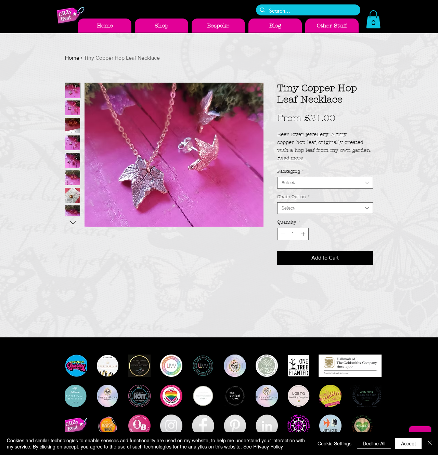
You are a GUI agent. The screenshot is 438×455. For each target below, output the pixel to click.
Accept (408, 443)
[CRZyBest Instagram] (171, 426)
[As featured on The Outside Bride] (203, 396)
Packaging (290, 171)
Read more (290, 158)
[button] (373, 19)
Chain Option (293, 197)
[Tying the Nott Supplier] (139, 396)
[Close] (430, 443)
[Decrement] (282, 234)
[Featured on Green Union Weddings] (267, 366)
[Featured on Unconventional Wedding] (203, 366)
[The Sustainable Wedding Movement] (362, 426)
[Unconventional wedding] (171, 366)
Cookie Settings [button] (334, 443)
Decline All (374, 443)
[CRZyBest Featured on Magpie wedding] (139, 366)
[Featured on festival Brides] (76, 396)
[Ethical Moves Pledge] (235, 396)
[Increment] (304, 234)
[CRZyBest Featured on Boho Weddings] (107, 366)
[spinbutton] (293, 234)
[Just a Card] (330, 426)
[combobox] (325, 183)
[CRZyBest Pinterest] (235, 426)
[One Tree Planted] (298, 366)
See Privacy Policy (263, 446)
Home (72, 58)
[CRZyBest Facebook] (203, 426)
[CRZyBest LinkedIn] (267, 426)
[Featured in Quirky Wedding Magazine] (76, 366)
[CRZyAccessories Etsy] (76, 426)
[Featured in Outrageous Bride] (139, 426)
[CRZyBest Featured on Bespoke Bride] (107, 426)
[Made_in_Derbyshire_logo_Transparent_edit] (298, 426)
